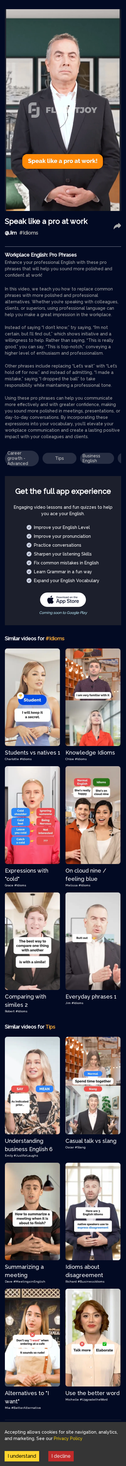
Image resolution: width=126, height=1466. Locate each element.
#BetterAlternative (26, 1407)
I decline (61, 1456)
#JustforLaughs (26, 1155)
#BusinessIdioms (91, 1281)
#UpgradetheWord (94, 1399)
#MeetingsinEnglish (29, 1281)
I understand (22, 1456)
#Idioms (26, 759)
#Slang (80, 1147)
